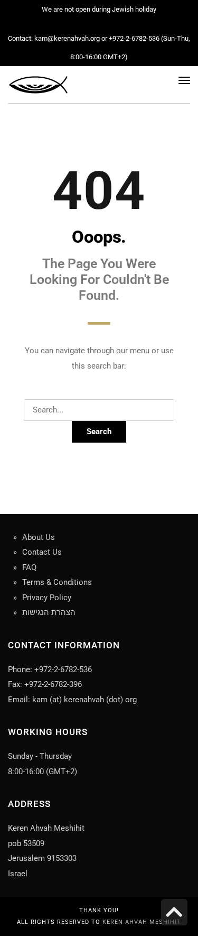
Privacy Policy (46, 597)
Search (99, 431)
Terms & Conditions (57, 582)
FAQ (29, 567)
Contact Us (42, 552)
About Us (38, 537)
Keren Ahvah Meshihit (141, 922)
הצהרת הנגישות (49, 612)
